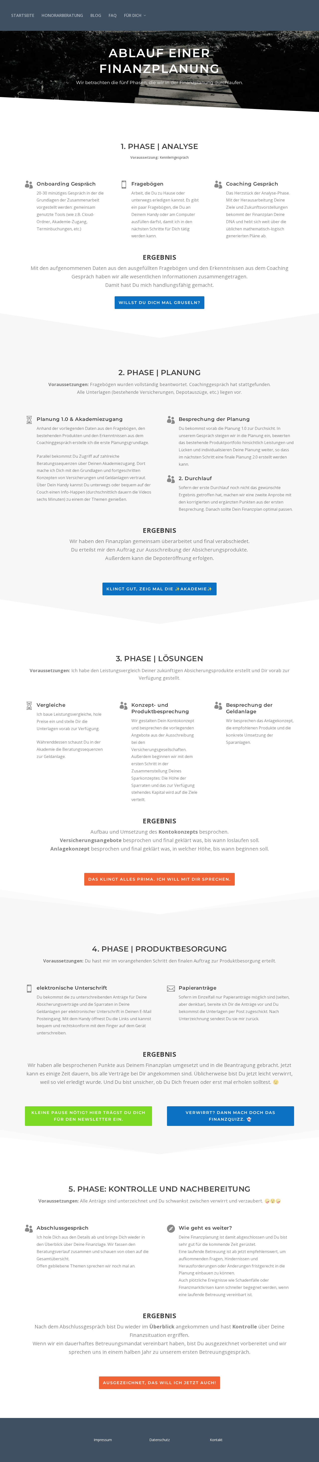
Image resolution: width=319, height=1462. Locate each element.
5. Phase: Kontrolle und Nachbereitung (159, 1189)
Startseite (22, 15)
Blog (95, 15)
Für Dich (133, 15)
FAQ (113, 15)
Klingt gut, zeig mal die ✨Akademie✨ (159, 589)
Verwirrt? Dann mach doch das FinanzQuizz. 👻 (230, 1116)
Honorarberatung (62, 15)
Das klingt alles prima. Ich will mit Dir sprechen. (159, 879)
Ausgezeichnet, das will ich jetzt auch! (159, 1382)
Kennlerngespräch (174, 157)
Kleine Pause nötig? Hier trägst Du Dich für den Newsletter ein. (88, 1116)
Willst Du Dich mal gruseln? (159, 302)
